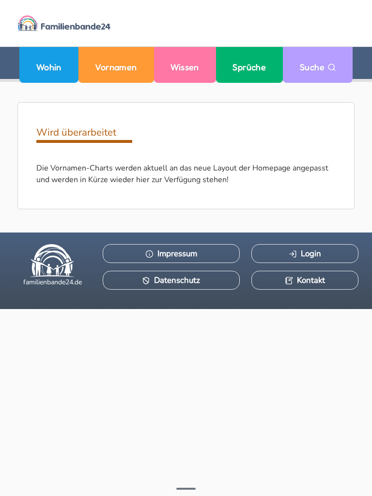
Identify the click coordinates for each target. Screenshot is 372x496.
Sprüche (249, 67)
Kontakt (311, 280)
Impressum (177, 253)
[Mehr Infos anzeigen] (186, 488)
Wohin (49, 67)
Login (311, 253)
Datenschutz (177, 280)
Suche (313, 67)
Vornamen (116, 67)
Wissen (184, 67)
